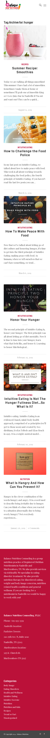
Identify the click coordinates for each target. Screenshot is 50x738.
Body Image (9, 685)
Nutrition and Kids (12, 707)
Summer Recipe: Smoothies (25, 70)
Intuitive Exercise (11, 699)
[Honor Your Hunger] (25, 298)
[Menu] (44, 5)
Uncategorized (10, 718)
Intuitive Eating (25, 147)
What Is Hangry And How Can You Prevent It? (25, 485)
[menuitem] (39, 5)
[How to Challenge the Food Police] (25, 129)
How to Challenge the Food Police (25, 153)
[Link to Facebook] (44, 734)
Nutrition (25, 479)
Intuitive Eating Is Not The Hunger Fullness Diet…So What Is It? (25, 403)
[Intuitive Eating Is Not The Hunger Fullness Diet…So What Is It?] (25, 377)
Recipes (25, 64)
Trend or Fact (10, 714)
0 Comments (33, 528)
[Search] (39, 5)
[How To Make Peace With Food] (25, 209)
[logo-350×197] (21, 5)
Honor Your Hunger (25, 320)
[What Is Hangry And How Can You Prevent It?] (25, 461)
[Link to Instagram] (40, 734)
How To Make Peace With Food (25, 233)
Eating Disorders (11, 689)
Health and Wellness (13, 692)
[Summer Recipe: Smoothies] (25, 42)
